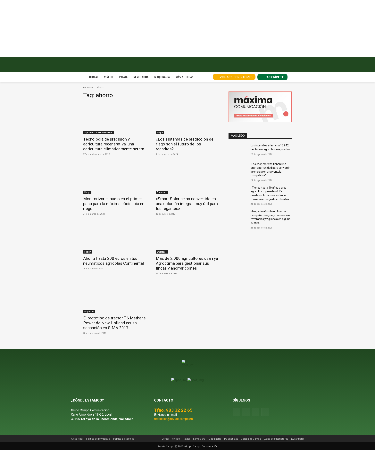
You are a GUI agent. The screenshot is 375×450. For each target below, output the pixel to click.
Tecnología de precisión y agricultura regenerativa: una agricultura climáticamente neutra (113, 144)
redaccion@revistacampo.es (173, 419)
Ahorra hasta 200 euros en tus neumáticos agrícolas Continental (113, 261)
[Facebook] (236, 412)
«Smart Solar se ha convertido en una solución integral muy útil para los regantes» (187, 203)
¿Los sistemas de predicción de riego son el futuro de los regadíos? (184, 144)
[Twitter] (265, 412)
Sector (87, 251)
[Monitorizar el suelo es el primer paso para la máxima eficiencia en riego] (114, 178)
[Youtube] (255, 412)
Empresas (162, 192)
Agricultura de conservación (98, 132)
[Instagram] (246, 412)
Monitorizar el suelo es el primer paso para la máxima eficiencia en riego (113, 203)
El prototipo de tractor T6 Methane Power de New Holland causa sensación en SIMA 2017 (114, 323)
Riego (160, 132)
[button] (204, 77)
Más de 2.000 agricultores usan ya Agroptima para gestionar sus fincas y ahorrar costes (187, 263)
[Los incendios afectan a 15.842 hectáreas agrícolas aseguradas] (238, 150)
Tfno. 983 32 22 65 (173, 410)
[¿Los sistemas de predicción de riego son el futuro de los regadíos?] (187, 118)
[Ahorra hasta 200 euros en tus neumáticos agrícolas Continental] (114, 238)
